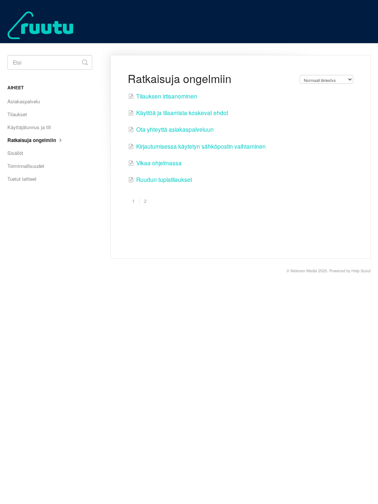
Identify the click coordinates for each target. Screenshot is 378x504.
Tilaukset (17, 114)
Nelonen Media (304, 270)
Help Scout (361, 270)
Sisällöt (15, 152)
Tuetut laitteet (22, 178)
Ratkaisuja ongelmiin (32, 140)
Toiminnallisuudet (25, 165)
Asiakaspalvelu (23, 101)
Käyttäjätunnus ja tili (29, 127)
